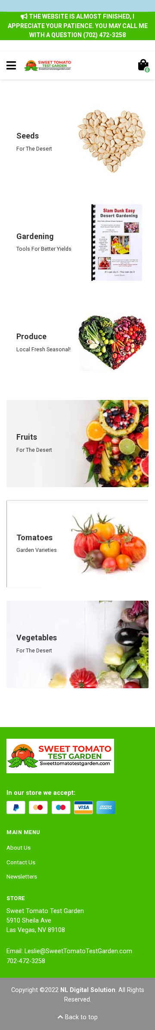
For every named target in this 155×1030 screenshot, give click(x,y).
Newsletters (21, 876)
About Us (18, 847)
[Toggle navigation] (11, 65)
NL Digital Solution (87, 990)
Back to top (80, 1017)
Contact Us (20, 862)
